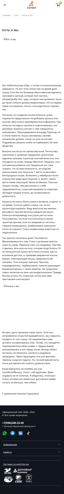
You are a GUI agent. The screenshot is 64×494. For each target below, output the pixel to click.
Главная (6, 15)
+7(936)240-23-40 (13, 423)
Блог (16, 15)
